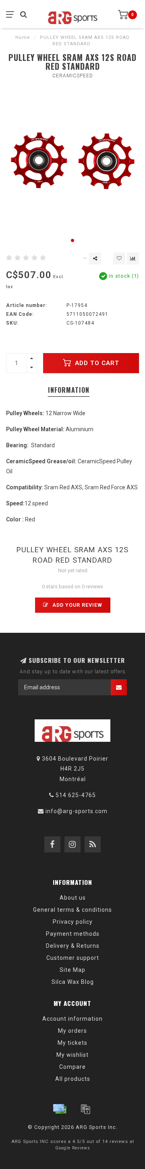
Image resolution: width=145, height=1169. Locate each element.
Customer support (72, 958)
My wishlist (72, 1055)
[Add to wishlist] (119, 258)
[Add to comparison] (133, 258)
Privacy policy (73, 922)
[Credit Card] (60, 1109)
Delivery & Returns (72, 946)
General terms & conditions (72, 910)
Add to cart (96, 363)
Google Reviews (72, 1148)
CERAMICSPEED (72, 76)
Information (68, 390)
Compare (72, 1067)
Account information (72, 1019)
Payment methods (72, 934)
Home (22, 37)
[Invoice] (85, 1109)
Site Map (72, 970)
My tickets (72, 1043)
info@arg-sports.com (77, 811)
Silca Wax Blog (73, 982)
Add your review (76, 605)
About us (73, 897)
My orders (72, 1031)
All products (72, 1079)
